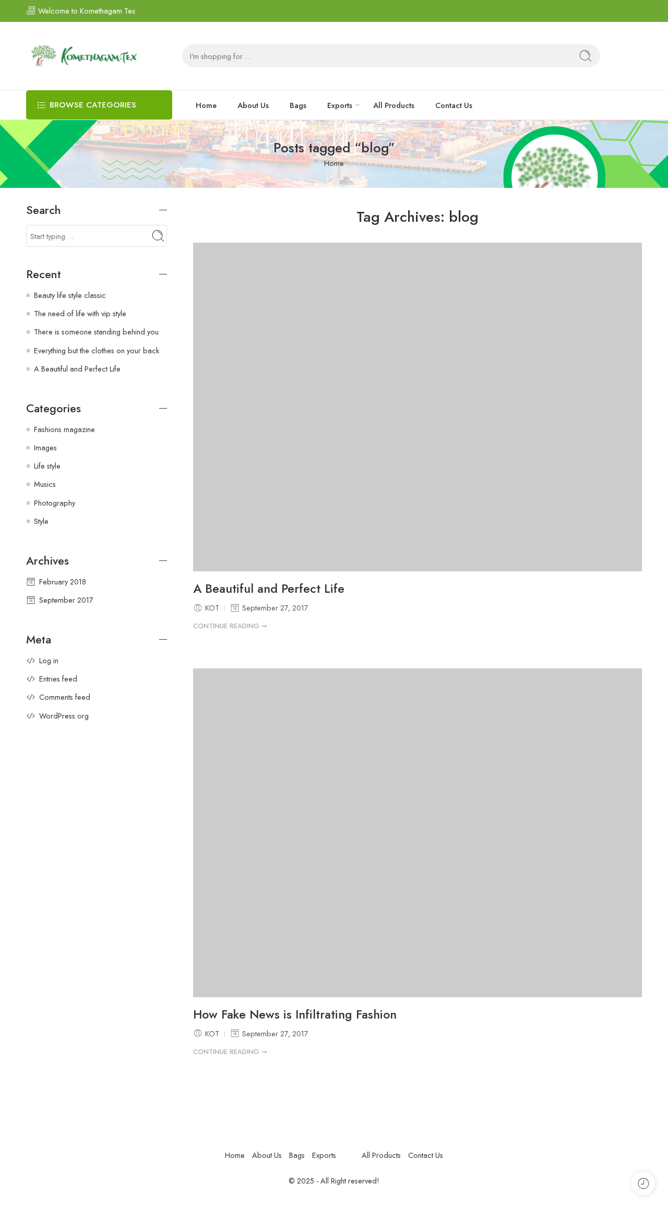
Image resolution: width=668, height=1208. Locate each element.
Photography (54, 502)
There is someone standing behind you (96, 331)
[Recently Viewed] (643, 1183)
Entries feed (58, 678)
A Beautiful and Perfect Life (268, 589)
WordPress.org (64, 715)
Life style (47, 465)
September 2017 (66, 599)
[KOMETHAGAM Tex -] (83, 56)
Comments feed (64, 696)
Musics (45, 484)
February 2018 (62, 581)
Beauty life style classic (70, 295)
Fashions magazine (64, 429)
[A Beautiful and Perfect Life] (417, 407)
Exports (339, 105)
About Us (253, 105)
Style (41, 521)
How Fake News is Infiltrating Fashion (295, 1015)
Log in (48, 660)
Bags (298, 105)
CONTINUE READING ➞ (230, 626)
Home (206, 105)
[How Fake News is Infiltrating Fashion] (417, 832)
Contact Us (453, 105)
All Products (393, 105)
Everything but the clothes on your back (96, 350)
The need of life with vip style (80, 313)
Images (45, 447)
